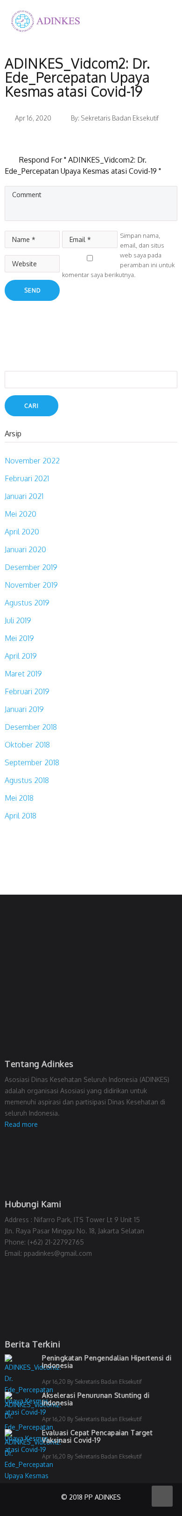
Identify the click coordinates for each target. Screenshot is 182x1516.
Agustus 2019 (27, 602)
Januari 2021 (24, 496)
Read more (21, 1124)
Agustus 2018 (27, 780)
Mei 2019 (19, 638)
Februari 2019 (27, 691)
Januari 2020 (25, 549)
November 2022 (32, 460)
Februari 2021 (27, 478)
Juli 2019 (18, 620)
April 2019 (21, 656)
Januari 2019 (24, 709)
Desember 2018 (31, 727)
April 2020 (22, 531)
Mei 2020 (20, 514)
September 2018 (32, 762)
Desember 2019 (31, 567)
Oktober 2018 (27, 744)
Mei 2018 (19, 798)
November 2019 (31, 585)
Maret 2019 (23, 673)
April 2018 (20, 815)
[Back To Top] (162, 1496)
